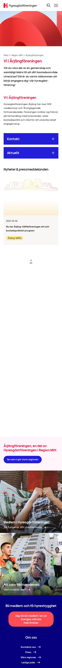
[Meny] (56, 5)
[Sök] (48, 5)
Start (6, 55)
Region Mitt (17, 55)
